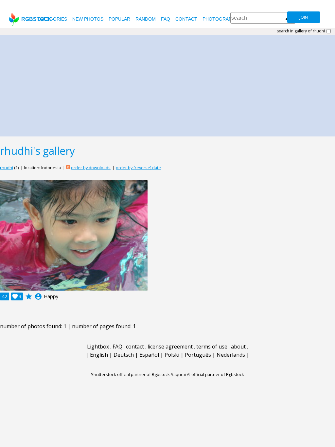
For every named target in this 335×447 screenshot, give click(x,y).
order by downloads (91, 167)
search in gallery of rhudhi (301, 31)
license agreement (170, 346)
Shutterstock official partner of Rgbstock (130, 374)
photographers (223, 19)
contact (186, 19)
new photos (87, 19)
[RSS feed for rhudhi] (68, 167)
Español (149, 354)
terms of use (211, 346)
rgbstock (36, 19)
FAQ (165, 19)
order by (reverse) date (138, 167)
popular (119, 19)
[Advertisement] (167, 84)
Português (198, 354)
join (304, 17)
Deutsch (124, 354)
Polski (172, 354)
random (145, 19)
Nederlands (231, 354)
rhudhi (6, 167)
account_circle (38, 296)
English (99, 354)
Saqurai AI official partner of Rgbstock (207, 374)
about (238, 346)
